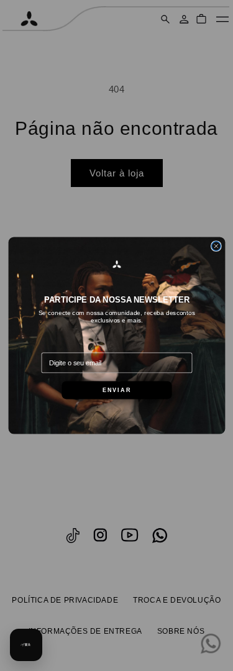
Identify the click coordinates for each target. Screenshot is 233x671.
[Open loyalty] (26, 645)
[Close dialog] (216, 246)
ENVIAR (116, 390)
